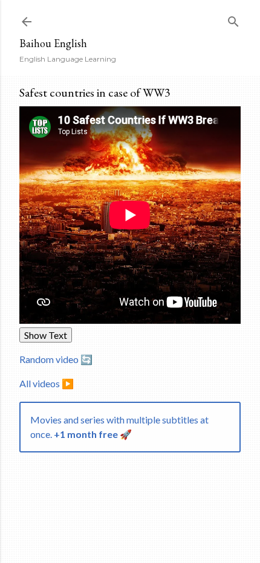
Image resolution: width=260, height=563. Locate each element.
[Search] (233, 19)
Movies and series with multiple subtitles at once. (119, 427)
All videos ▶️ (46, 383)
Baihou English (53, 43)
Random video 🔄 (56, 359)
